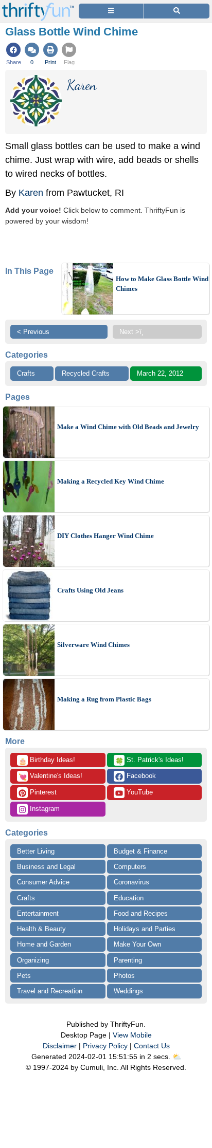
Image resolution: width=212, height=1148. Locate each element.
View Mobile (132, 1035)
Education (129, 898)
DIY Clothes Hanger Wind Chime (105, 536)
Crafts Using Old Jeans (90, 590)
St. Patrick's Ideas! (149, 760)
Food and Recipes (141, 913)
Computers (130, 867)
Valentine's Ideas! (50, 776)
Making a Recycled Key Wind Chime (110, 481)
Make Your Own (137, 944)
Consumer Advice (43, 882)
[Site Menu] (111, 11)
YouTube (139, 792)
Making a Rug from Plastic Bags (104, 699)
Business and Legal (46, 867)
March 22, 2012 (160, 373)
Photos (124, 975)
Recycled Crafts (86, 373)
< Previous (33, 332)
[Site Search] (176, 11)
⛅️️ (176, 1056)
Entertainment (38, 913)
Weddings (128, 991)
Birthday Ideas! (47, 760)
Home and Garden (44, 944)
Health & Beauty (41, 929)
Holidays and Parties (144, 929)
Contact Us (152, 1046)
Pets (24, 975)
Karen (32, 193)
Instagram (44, 808)
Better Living (36, 851)
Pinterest (42, 792)
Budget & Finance (140, 851)
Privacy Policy (105, 1046)
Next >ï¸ (131, 332)
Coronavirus (131, 882)
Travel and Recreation (49, 991)
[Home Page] (38, 6)
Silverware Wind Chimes (93, 645)
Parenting (128, 960)
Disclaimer (60, 1046)
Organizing (33, 960)
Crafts (26, 373)
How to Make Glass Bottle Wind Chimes (162, 284)
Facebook (140, 776)
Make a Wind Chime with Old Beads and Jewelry (128, 427)
